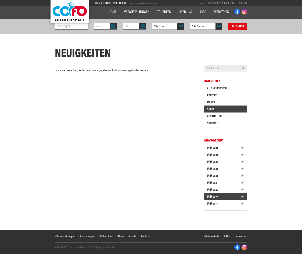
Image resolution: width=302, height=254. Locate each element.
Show (210, 109)
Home (112, 11)
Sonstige (212, 123)
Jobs (203, 11)
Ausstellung (214, 116)
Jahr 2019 (225, 196)
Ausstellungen (87, 236)
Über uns (185, 11)
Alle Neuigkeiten (217, 88)
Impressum (229, 3)
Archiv (132, 236)
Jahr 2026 (225, 147)
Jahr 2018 (225, 203)
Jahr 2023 (225, 168)
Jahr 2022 (225, 175)
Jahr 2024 (225, 161)
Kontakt (243, 3)
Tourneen (164, 11)
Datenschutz (214, 3)
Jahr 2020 (225, 189)
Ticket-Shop (106, 236)
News (121, 236)
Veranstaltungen (136, 11)
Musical (212, 102)
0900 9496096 (120, 3)
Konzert (212, 95)
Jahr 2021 (225, 182)
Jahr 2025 (225, 154)
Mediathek (221, 11)
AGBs (227, 236)
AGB (202, 3)
